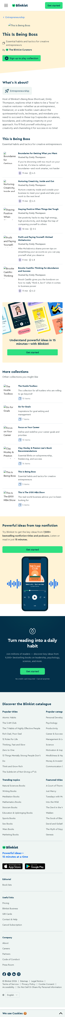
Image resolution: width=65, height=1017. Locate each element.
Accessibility (8, 987)
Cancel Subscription (12, 924)
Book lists (7, 884)
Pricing (5, 903)
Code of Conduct (11, 959)
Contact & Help (9, 919)
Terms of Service (10, 984)
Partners (6, 954)
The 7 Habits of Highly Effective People (21, 728)
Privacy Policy (28, 984)
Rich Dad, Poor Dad (12, 733)
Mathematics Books (11, 802)
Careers (6, 948)
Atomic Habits (9, 717)
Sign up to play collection (24, 58)
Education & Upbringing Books (17, 812)
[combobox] (12, 995)
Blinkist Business (10, 908)
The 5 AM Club (9, 723)
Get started (53, 5)
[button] (32, 1013)
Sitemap (24, 981)
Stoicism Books (9, 807)
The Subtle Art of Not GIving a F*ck (19, 771)
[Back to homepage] (20, 5)
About (5, 943)
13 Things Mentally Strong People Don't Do (21, 758)
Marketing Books (10, 834)
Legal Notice (37, 981)
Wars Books (8, 829)
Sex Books (7, 823)
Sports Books (8, 818)
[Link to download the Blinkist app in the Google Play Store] (35, 866)
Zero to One (8, 750)
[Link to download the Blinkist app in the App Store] (12, 866)
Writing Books (9, 791)
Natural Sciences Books (13, 785)
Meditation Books (10, 796)
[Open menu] (6, 5)
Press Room (8, 964)
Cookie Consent (46, 984)
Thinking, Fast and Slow (13, 744)
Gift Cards (7, 914)
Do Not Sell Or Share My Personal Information (40, 987)
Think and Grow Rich (12, 766)
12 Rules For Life (10, 739)
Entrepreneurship (15, 17)
